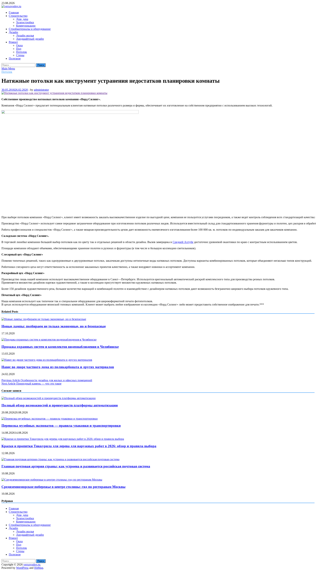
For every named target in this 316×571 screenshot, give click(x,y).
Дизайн (13, 32)
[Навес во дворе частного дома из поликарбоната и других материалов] (46, 359)
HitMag (38, 567)
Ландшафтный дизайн (30, 38)
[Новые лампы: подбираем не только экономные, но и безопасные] (43, 319)
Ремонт (13, 42)
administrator (41, 89)
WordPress (22, 567)
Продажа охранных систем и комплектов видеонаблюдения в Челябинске (60, 347)
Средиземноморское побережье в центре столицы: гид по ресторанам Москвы (63, 487)
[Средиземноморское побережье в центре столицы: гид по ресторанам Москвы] (51, 479)
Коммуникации (25, 25)
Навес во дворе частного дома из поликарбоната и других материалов (57, 367)
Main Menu (8, 68)
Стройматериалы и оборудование (30, 28)
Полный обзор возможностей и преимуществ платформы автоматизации (59, 405)
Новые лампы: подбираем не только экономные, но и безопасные (53, 326)
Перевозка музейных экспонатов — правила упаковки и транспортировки (61, 425)
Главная (14, 12)
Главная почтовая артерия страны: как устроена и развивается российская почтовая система (75, 466)
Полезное (15, 58)
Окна (19, 45)
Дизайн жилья (25, 35)
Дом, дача (22, 19)
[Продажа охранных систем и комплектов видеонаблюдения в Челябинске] (49, 339)
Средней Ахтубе (183, 242)
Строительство (18, 15)
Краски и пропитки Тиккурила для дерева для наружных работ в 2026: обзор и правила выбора (78, 446)
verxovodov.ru (31, 564)
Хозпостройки (25, 22)
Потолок (21, 52)
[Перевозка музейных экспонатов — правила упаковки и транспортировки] (49, 418)
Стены (20, 55)
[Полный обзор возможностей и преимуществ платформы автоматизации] (48, 398)
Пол (18, 48)
